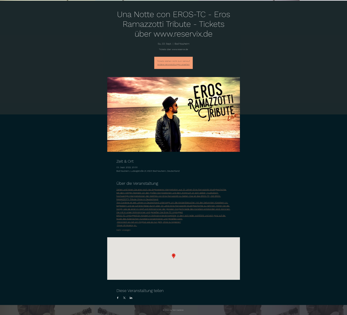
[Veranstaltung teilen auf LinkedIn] (131, 298)
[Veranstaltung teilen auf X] (124, 298)
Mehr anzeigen (123, 230)
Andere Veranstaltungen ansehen (173, 64)
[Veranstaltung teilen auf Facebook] (117, 298)
